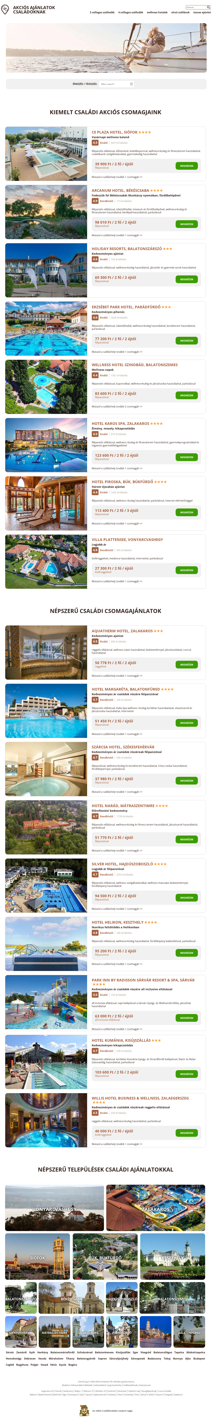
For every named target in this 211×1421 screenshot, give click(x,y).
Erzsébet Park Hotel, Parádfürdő (126, 306)
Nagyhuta (22, 1364)
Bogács (72, 1364)
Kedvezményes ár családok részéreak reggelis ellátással (131, 1107)
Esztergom (73, 1394)
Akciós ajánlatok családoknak (34, 9)
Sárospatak (138, 1358)
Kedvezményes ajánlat (107, 253)
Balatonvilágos (163, 1352)
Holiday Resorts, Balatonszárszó (127, 248)
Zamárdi (21, 1352)
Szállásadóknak (130, 1385)
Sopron (102, 1358)
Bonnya (178, 1358)
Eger (135, 1352)
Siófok (151, 1394)
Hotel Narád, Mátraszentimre (123, 805)
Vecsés (42, 1358)
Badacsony (154, 1358)
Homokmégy (13, 1358)
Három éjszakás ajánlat (108, 487)
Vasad (44, 1364)
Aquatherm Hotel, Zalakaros (122, 630)
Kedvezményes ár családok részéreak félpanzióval (127, 752)
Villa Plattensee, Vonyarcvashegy (127, 539)
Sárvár (10, 1352)
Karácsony (68, 1391)
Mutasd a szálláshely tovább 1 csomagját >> (117, 177)
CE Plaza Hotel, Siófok (114, 132)
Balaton (33, 1394)
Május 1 (78, 1391)
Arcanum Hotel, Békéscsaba (120, 190)
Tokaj (167, 1358)
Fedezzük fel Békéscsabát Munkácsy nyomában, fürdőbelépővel (136, 195)
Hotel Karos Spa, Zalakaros (120, 423)
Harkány (42, 1352)
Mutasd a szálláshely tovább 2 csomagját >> (117, 406)
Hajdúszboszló (99, 1394)
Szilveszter (122, 1391)
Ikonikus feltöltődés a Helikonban (115, 927)
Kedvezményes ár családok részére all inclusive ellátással (132, 989)
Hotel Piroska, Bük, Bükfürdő (122, 481)
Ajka (188, 1358)
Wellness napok (103, 370)
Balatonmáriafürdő (63, 1352)
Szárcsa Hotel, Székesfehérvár (123, 746)
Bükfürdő (56, 1394)
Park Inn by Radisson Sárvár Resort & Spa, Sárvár (143, 980)
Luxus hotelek (164, 1391)
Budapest (199, 1358)
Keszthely (128, 1394)
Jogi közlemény (115, 1385)
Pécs (137, 1394)
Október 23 (100, 1391)
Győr (32, 1352)
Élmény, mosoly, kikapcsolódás (113, 428)
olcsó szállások (180, 12)
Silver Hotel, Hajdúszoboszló (122, 863)
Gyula (62, 1364)
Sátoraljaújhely (118, 1358)
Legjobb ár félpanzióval (108, 869)
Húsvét (58, 1391)
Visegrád (146, 1352)
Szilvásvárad (85, 1352)
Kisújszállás (123, 1352)
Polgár (34, 1364)
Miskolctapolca (195, 1352)
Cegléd (10, 1364)
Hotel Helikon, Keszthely (117, 922)
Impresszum (145, 1385)
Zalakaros (178, 1394)
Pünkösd (111, 1391)
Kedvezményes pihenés (108, 312)
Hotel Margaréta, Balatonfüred (126, 689)
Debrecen (30, 1358)
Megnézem (186, 165)
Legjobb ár (99, 544)
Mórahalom (56, 1358)
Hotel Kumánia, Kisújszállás (121, 1040)
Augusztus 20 (47, 1391)
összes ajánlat (202, 12)
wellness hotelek (157, 12)
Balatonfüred (45, 1394)
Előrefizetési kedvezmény (109, 811)
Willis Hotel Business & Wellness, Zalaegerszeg (140, 1098)
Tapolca (179, 1352)
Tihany (70, 1358)
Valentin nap (134, 1391)
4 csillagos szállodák (130, 12)
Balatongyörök (86, 1358)
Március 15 (88, 1391)
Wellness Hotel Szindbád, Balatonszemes (135, 364)
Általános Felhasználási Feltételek (77, 1385)
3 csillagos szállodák (102, 12)
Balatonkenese (104, 1352)
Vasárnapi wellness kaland (110, 137)
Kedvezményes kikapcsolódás (112, 1045)
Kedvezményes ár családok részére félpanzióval (125, 694)
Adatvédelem (100, 1385)
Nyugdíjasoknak (149, 1391)
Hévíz (53, 1364)
